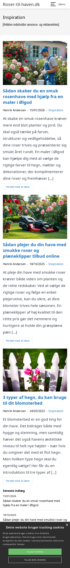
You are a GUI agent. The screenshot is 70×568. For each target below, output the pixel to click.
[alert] (35, 545)
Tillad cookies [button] (35, 551)
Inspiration (55, 110)
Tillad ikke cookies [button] (35, 559)
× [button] (67, 525)
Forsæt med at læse (17, 186)
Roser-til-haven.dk (21, 4)
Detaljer (21, 544)
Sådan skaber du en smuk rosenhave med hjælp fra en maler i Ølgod (31, 503)
